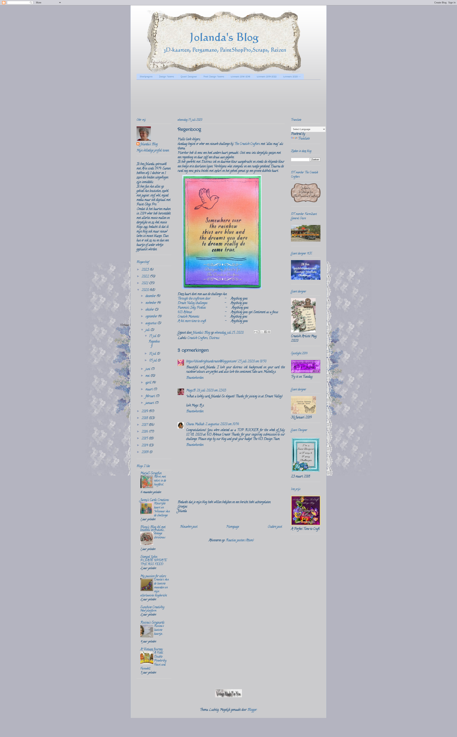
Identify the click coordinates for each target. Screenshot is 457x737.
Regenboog (154, 343)
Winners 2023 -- (292, 76)
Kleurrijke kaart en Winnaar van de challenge (162, 509)
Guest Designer (188, 76)
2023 (146, 269)
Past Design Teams (214, 76)
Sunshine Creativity (152, 607)
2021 (145, 283)
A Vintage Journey (151, 649)
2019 (145, 411)
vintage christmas (159, 535)
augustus (151, 323)
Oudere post (275, 527)
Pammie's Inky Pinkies (192, 307)
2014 (145, 445)
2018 (145, 418)
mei (147, 376)
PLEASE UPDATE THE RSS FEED (153, 562)
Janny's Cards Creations (154, 500)
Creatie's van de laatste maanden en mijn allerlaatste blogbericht (154, 588)
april (148, 382)
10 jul (153, 353)
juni (148, 369)
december (151, 296)
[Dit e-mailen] (255, 332)
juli (147, 330)
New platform (148, 611)
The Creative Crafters (247, 144)
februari (150, 396)
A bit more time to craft (192, 321)
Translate (304, 138)
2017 (145, 425)
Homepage (232, 527)
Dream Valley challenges (192, 303)
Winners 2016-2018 (240, 76)
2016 (145, 431)
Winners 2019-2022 (267, 76)
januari (150, 403)
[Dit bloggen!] (259, 332)
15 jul (153, 336)
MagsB (190, 390)
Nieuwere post (188, 527)
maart (149, 389)
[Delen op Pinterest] (269, 332)
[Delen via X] (262, 332)
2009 (145, 452)
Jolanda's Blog (149, 144)
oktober (150, 309)
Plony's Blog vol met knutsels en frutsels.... (152, 529)
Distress (214, 338)
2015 (145, 438)
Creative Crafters (197, 338)
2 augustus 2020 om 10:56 (222, 424)
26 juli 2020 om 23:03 (211, 390)
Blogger (252, 710)
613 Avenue (185, 312)
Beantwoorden (194, 378)
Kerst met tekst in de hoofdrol (160, 481)
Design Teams (166, 76)
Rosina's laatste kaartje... (159, 630)
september (151, 316)
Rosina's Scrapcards (152, 622)
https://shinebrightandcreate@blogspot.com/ (211, 361)
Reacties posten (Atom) (240, 540)
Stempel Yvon (148, 557)
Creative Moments (188, 316)
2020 (146, 290)
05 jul (153, 360)
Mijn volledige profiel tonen (153, 150)
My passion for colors (153, 576)
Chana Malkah (195, 424)
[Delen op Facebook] (265, 332)
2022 (146, 276)
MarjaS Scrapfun (150, 473)
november (151, 303)
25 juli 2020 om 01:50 (252, 361)
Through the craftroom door (194, 298)
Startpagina (146, 76)
